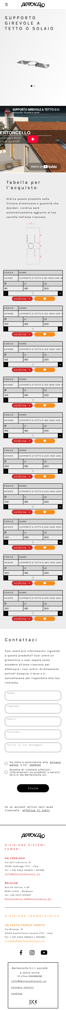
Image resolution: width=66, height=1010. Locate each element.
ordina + (22, 299)
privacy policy (22, 987)
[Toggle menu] (6, 4)
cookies (35, 764)
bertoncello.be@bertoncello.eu (28, 899)
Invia (33, 788)
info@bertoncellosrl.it (22, 874)
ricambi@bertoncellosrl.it (25, 941)
